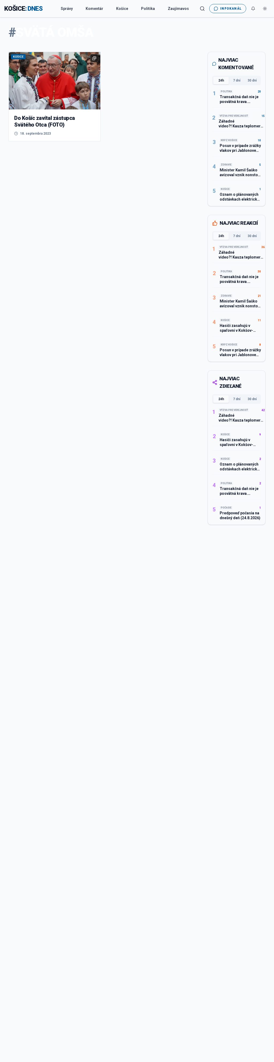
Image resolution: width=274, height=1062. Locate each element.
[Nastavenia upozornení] (253, 8)
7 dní (236, 80)
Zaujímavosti (179, 8)
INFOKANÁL (231, 8)
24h (221, 80)
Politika (148, 8)
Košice (122, 8)
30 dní (252, 80)
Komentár (94, 8)
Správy (67, 8)
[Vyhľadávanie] (202, 8)
